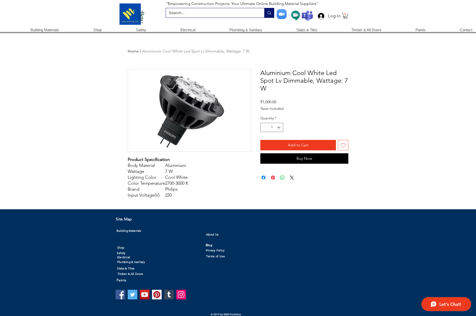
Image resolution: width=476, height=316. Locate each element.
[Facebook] (120, 294)
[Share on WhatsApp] (282, 178)
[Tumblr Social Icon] (169, 294)
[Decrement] (264, 127)
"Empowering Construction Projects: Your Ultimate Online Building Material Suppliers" (242, 3)
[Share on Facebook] (264, 178)
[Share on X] (292, 178)
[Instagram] (181, 294)
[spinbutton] (271, 127)
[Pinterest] (157, 294)
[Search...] (269, 13)
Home (133, 51)
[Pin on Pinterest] (273, 178)
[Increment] (279, 127)
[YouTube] (144, 294)
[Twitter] (132, 294)
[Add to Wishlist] (343, 145)
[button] (345, 16)
